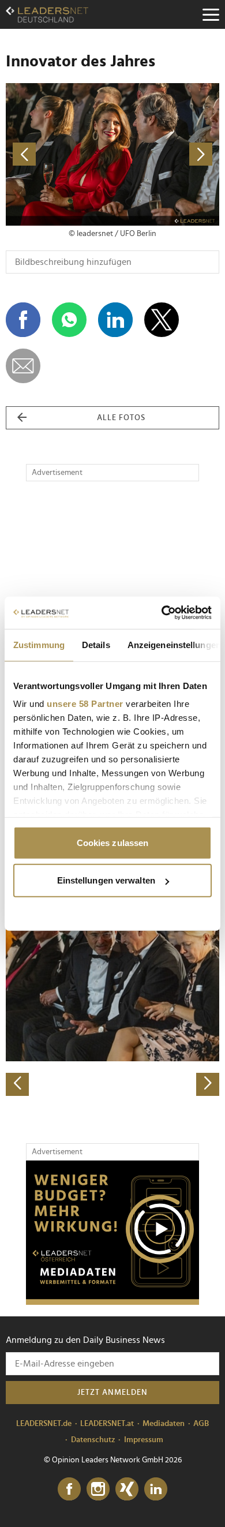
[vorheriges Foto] (59, 154)
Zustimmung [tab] (39, 644)
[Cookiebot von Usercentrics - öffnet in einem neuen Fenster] (162, 612)
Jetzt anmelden (112, 1392)
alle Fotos (121, 418)
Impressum (143, 1440)
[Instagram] (98, 1489)
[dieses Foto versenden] (23, 366)
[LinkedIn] (155, 1489)
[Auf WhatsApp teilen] (69, 319)
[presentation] (17, 1084)
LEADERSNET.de (44, 1424)
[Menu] (210, 14)
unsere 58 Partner (85, 704)
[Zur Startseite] (47, 14)
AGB (201, 1424)
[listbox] (112, 991)
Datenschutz (93, 1440)
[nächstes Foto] (165, 154)
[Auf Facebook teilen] (23, 319)
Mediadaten (163, 1424)
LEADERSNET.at (107, 1424)
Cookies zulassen (113, 842)
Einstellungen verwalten (106, 880)
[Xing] (126, 1489)
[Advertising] (112, 1233)
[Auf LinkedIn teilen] (115, 319)
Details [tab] (96, 644)
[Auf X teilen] (161, 319)
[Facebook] (69, 1489)
